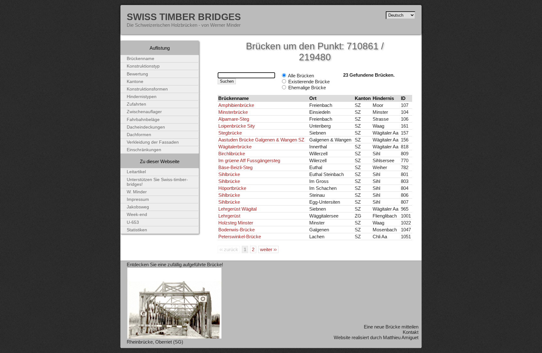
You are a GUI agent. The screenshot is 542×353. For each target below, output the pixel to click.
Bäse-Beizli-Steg (235, 167)
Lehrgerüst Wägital (237, 209)
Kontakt (410, 332)
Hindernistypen (142, 96)
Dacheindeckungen (146, 127)
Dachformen (139, 134)
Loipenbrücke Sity (236, 126)
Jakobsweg (138, 207)
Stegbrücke (230, 132)
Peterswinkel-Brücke (239, 236)
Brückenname (140, 58)
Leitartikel (136, 171)
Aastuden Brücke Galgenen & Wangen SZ (261, 139)
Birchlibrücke (231, 153)
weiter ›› (268, 249)
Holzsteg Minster (235, 222)
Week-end (137, 214)
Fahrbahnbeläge (143, 119)
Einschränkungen (144, 149)
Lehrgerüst (229, 215)
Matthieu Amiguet (400, 337)
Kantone (135, 81)
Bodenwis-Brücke (236, 229)
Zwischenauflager (144, 111)
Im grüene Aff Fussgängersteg (249, 160)
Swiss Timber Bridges (184, 16)
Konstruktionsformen (147, 89)
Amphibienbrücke (236, 105)
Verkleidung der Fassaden (153, 142)
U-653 (133, 222)
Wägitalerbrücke (235, 146)
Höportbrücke (232, 188)
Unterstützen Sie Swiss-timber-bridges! (157, 182)
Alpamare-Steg (233, 119)
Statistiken (137, 230)
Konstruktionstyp (143, 66)
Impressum (138, 199)
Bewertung (137, 74)
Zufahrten (136, 104)
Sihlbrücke (229, 174)
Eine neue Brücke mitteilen (391, 326)
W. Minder (137, 192)
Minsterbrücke (233, 112)
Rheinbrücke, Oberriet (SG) (155, 342)
